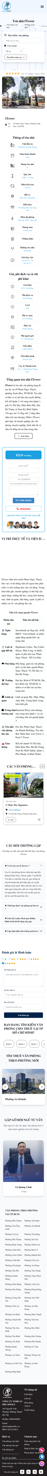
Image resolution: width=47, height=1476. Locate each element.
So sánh (11, 819)
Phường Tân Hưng (32, 1234)
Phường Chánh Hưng (11, 1277)
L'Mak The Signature (17, 804)
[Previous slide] (41, 766)
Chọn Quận (12, 45)
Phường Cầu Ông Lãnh (12, 1227)
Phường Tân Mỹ (12, 1270)
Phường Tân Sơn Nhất (12, 1329)
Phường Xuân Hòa (30, 25)
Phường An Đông (32, 1265)
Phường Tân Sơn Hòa (32, 1321)
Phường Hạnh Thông (11, 1348)
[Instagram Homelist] (35, 1472)
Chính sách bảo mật (9, 1463)
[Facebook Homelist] (22, 1472)
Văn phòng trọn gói (10, 1445)
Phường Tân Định (32, 1220)
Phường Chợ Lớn (32, 1260)
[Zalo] (41, 1456)
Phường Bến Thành (13, 1220)
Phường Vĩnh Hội (12, 1260)
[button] (5, 1087)
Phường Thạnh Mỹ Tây (13, 1321)
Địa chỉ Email (9, 1002)
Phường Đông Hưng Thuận (33, 1291)
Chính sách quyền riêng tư (27, 1463)
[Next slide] (44, 766)
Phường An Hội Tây (13, 1363)
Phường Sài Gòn (31, 1239)
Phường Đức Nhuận (33, 1336)
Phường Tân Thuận (33, 1270)
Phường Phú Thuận (13, 1239)
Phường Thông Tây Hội (33, 1356)
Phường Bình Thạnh (33, 1314)
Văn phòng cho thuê (12, 25)
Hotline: (11, 1419)
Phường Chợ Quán (13, 1265)
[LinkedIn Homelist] (41, 1472)
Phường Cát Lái (11, 1234)
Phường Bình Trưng (13, 1244)
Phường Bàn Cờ (31, 1249)
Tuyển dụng (29, 1409)
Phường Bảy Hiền (32, 1327)
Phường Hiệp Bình (13, 1371)
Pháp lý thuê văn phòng (34, 1448)
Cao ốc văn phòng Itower (15, 872)
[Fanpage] (41, 1463)
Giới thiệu (28, 1394)
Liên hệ (27, 1398)
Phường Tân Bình (12, 1336)
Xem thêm (25, 436)
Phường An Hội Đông (31, 1365)
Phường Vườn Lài (32, 1284)
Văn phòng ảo (8, 1449)
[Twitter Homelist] (28, 1472)
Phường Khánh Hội (33, 1255)
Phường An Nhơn (12, 1354)
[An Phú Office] (6, 6)
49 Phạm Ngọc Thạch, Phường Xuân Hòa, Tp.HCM (26, 124)
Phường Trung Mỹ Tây (13, 1299)
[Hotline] (41, 1450)
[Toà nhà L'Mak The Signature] (23, 785)
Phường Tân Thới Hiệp (32, 1299)
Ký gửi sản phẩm (9, 1457)
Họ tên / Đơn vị (9, 990)
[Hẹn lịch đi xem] (39, 819)
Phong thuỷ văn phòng (33, 1452)
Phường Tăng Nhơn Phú (33, 1277)
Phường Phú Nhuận (33, 1341)
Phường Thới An (12, 1306)
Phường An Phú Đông (31, 1307)
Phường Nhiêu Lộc (32, 1244)
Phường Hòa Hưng (13, 1289)
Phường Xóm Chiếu (13, 1255)
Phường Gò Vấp (31, 1346)
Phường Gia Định (12, 1314)
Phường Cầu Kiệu (12, 1341)
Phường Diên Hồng (13, 1284)
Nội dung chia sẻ (10, 970)
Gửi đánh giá (23, 1015)
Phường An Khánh (32, 1225)
